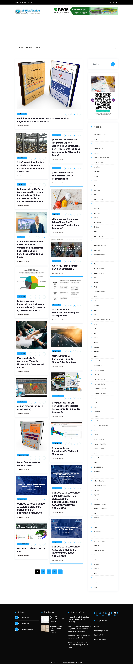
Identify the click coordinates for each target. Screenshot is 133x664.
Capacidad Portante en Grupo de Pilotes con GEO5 (57, 618)
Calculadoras (97, 190)
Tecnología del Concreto (100, 550)
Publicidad (29, 48)
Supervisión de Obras (99, 541)
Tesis (95, 555)
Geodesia (96, 338)
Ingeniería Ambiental (99, 370)
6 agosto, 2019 (56, 135)
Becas (95, 181)
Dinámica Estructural (99, 268)
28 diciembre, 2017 (23, 543)
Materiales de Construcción (101, 425)
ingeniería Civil (98, 635)
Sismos (95, 527)
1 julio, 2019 (21, 237)
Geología (96, 342)
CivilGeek (96, 227)
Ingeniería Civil (97, 375)
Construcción (97, 250)
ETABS (95, 310)
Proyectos (96, 495)
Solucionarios (97, 532)
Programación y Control (100, 485)
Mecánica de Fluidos (99, 439)
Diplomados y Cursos (99, 273)
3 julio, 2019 (56, 214)
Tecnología (96, 545)
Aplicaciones (97, 167)
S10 (95, 513)
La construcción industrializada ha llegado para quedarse (65, 312)
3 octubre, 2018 (22, 401)
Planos (95, 476)
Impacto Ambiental (98, 365)
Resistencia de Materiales (100, 509)
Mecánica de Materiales (100, 444)
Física (95, 328)
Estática (96, 301)
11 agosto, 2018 (57, 542)
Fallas (95, 324)
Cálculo (96, 195)
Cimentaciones (97, 222)
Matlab (95, 430)
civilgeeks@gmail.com (26, 629)
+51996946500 (24, 623)
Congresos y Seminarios (100, 245)
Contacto (38, 48)
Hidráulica (96, 352)
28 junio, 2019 (56, 261)
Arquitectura (97, 171)
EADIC (95, 287)
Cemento (96, 218)
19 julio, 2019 (56, 168)
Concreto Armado (98, 236)
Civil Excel (97, 626)
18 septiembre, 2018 (23, 455)
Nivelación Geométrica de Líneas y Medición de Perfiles (57, 628)
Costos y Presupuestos (99, 255)
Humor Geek (97, 361)
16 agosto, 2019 (22, 157)
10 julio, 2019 (21, 184)
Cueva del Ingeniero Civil (101, 631)
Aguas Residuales (98, 148)
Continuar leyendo (23, 125)
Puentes (96, 499)
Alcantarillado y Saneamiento (101, 158)
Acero (95, 139)
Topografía (96, 564)
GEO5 (95, 333)
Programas (96, 490)
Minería (95, 462)
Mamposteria (97, 412)
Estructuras (96, 305)
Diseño (95, 278)
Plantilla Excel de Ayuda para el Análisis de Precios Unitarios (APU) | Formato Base (79, 628)
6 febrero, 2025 (22, 113)
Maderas (96, 407)
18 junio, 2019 (56, 351)
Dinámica (96, 264)
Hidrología (96, 356)
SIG (94, 522)
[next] (60, 571)
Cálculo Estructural (98, 199)
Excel (95, 315)
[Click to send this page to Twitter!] (70, 114)
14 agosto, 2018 (22, 499)
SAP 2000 (96, 518)
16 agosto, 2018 (57, 488)
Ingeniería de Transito (99, 384)
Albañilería (96, 153)
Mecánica (96, 435)
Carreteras (96, 208)
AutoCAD (96, 176)
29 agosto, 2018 (57, 443)
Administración (97, 144)
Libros (95, 402)
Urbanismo (96, 578)
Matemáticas (97, 421)
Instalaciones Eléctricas (100, 388)
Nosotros (20, 48)
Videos (95, 587)
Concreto (96, 231)
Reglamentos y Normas (99, 504)
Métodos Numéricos (99, 458)
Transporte (96, 569)
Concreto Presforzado (99, 241)
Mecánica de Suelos (99, 449)
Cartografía (97, 213)
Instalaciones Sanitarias (100, 393)
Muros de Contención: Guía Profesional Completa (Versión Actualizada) (78, 619)
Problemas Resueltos (99, 481)
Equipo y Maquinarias (99, 292)
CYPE (95, 259)
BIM (95, 185)
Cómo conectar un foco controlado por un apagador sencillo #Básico (78, 644)
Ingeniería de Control (99, 379)
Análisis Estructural (98, 162)
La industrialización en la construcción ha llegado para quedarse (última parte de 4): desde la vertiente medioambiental (30, 195)
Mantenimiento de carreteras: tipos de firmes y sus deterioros (64, 359)
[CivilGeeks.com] (27, 11)
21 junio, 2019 (21, 353)
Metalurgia (96, 453)
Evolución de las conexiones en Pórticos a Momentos (65, 451)
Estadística (96, 296)
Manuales (96, 416)
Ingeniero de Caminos (100, 639)
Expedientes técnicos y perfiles (102, 319)
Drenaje (96, 282)
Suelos (95, 536)
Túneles (95, 573)
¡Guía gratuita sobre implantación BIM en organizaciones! (62, 175)
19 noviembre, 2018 (58, 396)
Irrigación (96, 398)
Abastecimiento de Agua (100, 135)
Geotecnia (96, 347)
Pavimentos (97, 472)
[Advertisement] (66, 31)
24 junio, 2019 (56, 304)
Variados (96, 582)
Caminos (96, 204)
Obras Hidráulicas (98, 467)
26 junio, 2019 (21, 296)
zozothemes (78, 662)
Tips (95, 559)
